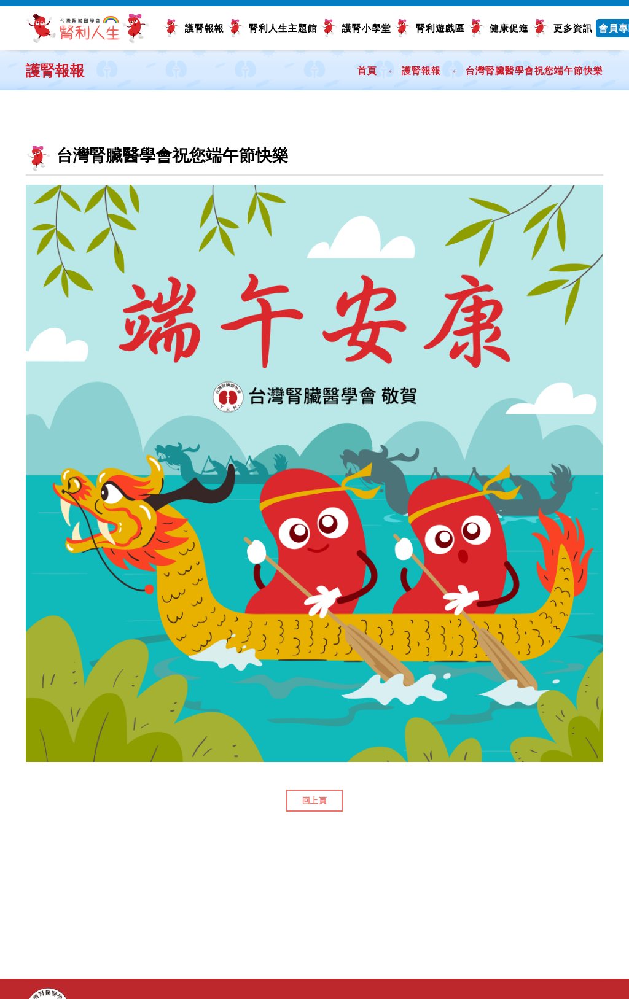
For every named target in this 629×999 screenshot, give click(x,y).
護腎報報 (204, 28)
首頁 (367, 70)
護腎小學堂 (366, 28)
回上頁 (314, 800)
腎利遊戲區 (440, 28)
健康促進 (509, 28)
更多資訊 (573, 28)
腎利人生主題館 (283, 28)
